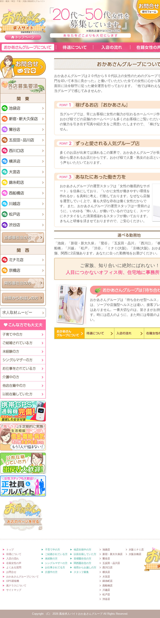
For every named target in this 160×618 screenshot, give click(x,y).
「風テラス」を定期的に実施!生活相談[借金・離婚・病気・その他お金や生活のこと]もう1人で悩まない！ (23, 437)
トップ (10, 549)
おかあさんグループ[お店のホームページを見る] (23, 515)
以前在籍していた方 (22, 394)
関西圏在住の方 (23, 283)
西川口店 (22, 150)
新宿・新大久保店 (22, 119)
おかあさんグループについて (28, 47)
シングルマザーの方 (22, 360)
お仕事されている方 (22, 368)
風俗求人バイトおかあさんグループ (80, 613)
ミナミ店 (22, 260)
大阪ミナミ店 (136, 549)
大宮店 (22, 172)
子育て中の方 (22, 334)
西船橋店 (22, 193)
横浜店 (22, 161)
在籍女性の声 (13, 563)
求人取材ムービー (17, 312)
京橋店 (22, 270)
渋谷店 (22, 225)
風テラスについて (16, 585)
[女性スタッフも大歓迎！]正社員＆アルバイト (23, 486)
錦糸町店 (22, 182)
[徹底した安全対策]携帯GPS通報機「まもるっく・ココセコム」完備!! (23, 411)
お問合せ (23, 66)
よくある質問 (13, 567)
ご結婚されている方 (56, 554)
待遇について (74, 47)
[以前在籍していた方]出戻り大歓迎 (23, 463)
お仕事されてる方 (55, 567)
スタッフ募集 (81, 572)
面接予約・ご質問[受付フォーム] (148, 10)
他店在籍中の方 (22, 385)
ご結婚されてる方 (22, 343)
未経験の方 (22, 351)
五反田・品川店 (22, 140)
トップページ (23, 37)
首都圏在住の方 (23, 237)
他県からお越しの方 (23, 298)
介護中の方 (22, 377)
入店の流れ (111, 47)
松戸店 (22, 214)
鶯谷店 (22, 129)
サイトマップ (13, 589)
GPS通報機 (12, 581)
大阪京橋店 (135, 554)
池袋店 (22, 108)
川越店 (22, 203)
